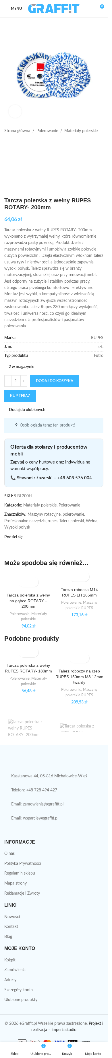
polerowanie (73, 515)
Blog (8, 937)
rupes (52, 521)
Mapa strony (15, 883)
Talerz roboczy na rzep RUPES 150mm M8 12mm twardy (79, 677)
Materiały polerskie (81, 131)
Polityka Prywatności (22, 864)
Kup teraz (20, 396)
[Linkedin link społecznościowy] (47, 537)
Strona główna (17, 131)
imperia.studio (64, 1030)
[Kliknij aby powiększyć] (15, 111)
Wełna (91, 521)
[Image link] (50, 762)
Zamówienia (15, 970)
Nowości (12, 917)
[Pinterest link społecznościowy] (40, 537)
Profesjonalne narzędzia (25, 521)
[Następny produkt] (21, 143)
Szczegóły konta (18, 990)
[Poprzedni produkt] (7, 143)
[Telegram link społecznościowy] (54, 537)
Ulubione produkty (20, 1000)
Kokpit (10, 960)
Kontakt (11, 927)
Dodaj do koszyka (54, 381)
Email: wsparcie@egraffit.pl (34, 818)
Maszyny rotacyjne (44, 515)
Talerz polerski (71, 521)
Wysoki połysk (17, 527)
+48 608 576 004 (74, 478)
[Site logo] (54, 9)
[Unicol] (28, 727)
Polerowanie (47, 131)
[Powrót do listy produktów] (14, 143)
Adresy (10, 980)
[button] (23, 582)
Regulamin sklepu (19, 873)
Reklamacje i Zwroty (22, 893)
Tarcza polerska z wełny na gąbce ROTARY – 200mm (28, 601)
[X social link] (33, 537)
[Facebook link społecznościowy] (27, 537)
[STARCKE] (80, 727)
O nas (9, 854)
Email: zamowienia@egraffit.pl (37, 804)
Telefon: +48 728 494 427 (34, 790)
